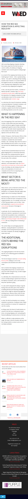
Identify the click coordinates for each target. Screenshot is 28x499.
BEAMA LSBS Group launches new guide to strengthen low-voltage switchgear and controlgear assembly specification (16, 397)
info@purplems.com (16, 440)
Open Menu (3, 13)
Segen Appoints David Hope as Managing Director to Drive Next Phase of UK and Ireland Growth (14, 474)
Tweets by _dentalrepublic (13, 417)
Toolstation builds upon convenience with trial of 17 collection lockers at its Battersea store (16, 373)
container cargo (15, 99)
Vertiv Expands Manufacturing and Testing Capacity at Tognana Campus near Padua (16, 406)
